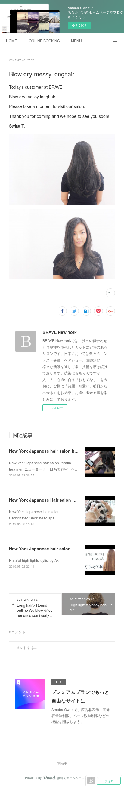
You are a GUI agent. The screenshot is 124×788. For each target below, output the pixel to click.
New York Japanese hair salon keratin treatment (58, 451)
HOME (11, 40)
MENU (76, 40)
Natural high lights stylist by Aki (34, 560)
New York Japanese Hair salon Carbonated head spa (62, 500)
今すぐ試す (79, 25)
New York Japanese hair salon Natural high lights (59, 549)
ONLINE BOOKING (44, 40)
